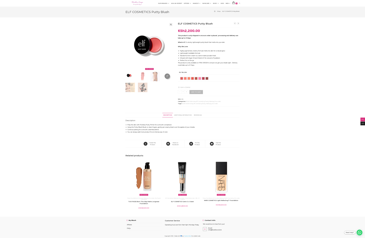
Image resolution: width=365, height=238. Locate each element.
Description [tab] (167, 115)
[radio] (181, 78)
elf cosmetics (197, 103)
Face (206, 101)
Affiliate (129, 225)
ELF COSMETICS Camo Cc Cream (182, 201)
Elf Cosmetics (200, 101)
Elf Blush (183, 72)
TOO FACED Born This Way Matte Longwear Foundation (143, 202)
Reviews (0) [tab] (198, 115)
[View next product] (238, 23)
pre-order (215, 103)
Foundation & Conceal (137, 198)
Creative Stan (188, 236)
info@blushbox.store (215, 230)
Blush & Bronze (190, 101)
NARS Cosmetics (229, 198)
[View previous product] (235, 23)
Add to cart (196, 92)
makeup (208, 103)
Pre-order (218, 101)
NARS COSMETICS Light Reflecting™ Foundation (221, 200)
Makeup (211, 101)
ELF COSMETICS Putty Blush (231, 11)
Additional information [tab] (183, 115)
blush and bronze (187, 103)
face (203, 103)
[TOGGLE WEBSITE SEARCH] (239, 3)
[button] (170, 24)
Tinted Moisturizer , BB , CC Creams (190, 198)
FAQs (129, 228)
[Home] (214, 11)
